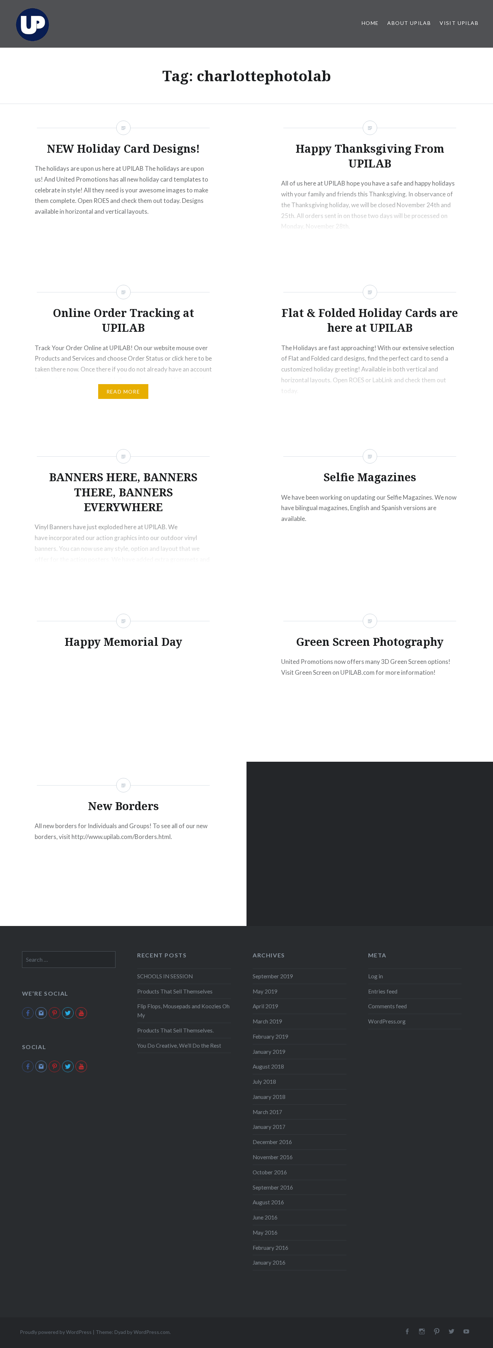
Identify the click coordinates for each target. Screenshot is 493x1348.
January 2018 (269, 1096)
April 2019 (265, 1006)
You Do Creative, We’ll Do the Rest (179, 1045)
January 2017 (269, 1126)
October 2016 (270, 1172)
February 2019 (270, 1036)
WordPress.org (387, 1021)
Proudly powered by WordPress (56, 1332)
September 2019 (273, 976)
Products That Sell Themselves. (175, 1030)
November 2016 (273, 1157)
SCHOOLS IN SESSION (165, 976)
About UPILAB (409, 23)
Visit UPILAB (459, 23)
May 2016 (265, 1232)
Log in (375, 976)
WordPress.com (152, 1332)
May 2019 (265, 991)
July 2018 (264, 1081)
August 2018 (268, 1066)
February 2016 (270, 1247)
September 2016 (273, 1187)
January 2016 (269, 1262)
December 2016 (272, 1142)
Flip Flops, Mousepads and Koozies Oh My (183, 1010)
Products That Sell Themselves (175, 991)
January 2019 (269, 1051)
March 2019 (267, 1021)
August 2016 (268, 1202)
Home (370, 23)
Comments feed (387, 1006)
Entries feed (382, 991)
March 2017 (267, 1112)
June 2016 (265, 1217)
